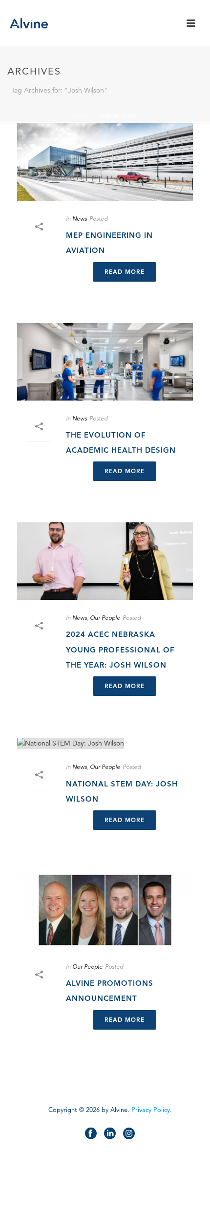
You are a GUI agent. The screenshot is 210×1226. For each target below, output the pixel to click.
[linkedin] (110, 1134)
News (79, 218)
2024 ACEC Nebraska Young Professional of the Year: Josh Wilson (120, 649)
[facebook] (91, 1134)
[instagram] (129, 1134)
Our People (105, 617)
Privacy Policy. (151, 1110)
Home (82, 116)
